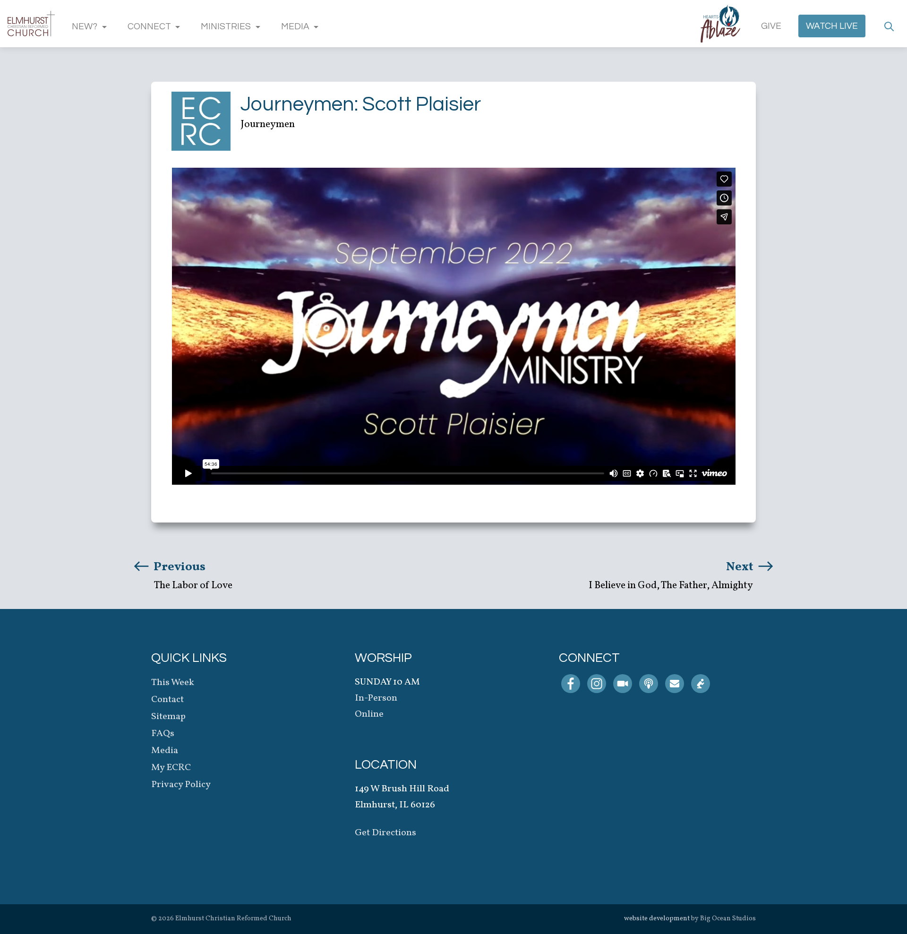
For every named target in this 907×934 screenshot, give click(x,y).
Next (741, 566)
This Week (172, 682)
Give (771, 26)
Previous (178, 566)
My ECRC (171, 767)
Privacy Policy (181, 784)
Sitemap (168, 716)
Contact (167, 699)
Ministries (226, 26)
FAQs (162, 733)
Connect (149, 26)
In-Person (376, 698)
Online (369, 714)
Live (832, 26)
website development (657, 918)
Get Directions (385, 833)
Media (295, 26)
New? (84, 26)
